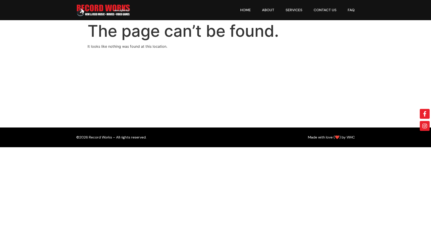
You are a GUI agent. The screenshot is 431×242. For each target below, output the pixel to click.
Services (294, 10)
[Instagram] (425, 126)
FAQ (351, 10)
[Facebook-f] (425, 114)
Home (245, 10)
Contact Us (325, 10)
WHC (351, 137)
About (268, 10)
